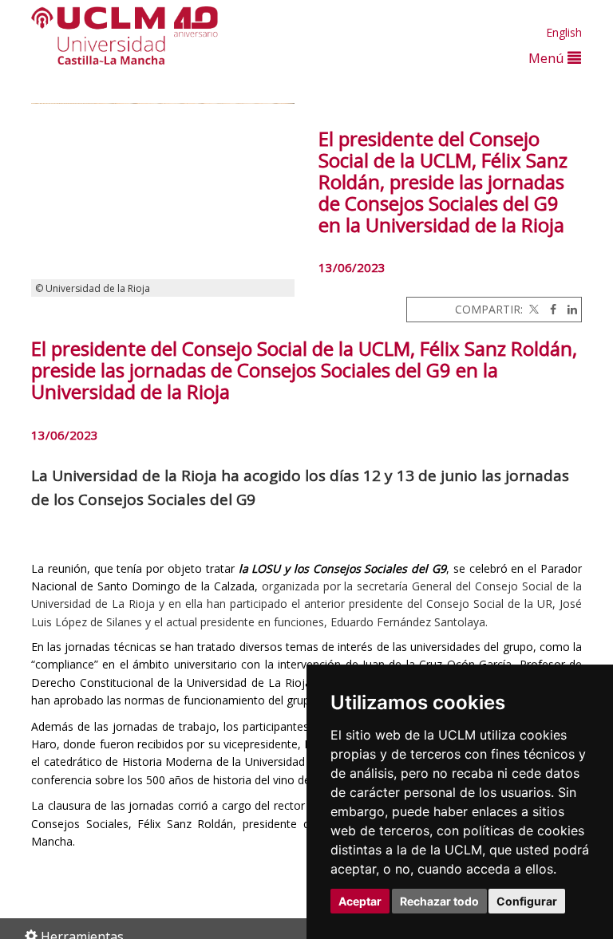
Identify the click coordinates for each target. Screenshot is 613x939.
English (564, 32)
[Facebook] (549, 309)
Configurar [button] (526, 901)
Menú (548, 58)
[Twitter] (532, 309)
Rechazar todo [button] (439, 901)
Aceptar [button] (360, 901)
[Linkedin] (568, 309)
